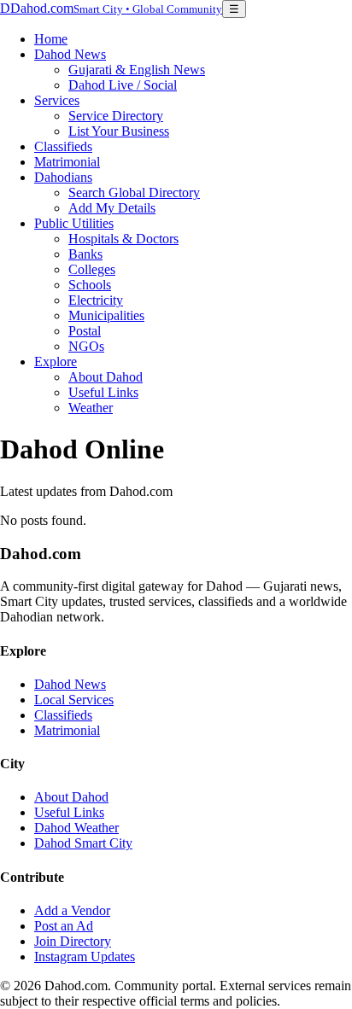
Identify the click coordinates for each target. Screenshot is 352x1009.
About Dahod (105, 377)
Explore (55, 361)
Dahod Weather (76, 827)
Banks (85, 254)
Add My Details (111, 208)
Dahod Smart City (83, 843)
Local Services (74, 699)
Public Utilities (74, 223)
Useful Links (103, 392)
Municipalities (106, 315)
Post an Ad (63, 926)
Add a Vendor (72, 910)
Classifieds (63, 146)
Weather (90, 407)
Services (56, 100)
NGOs (86, 346)
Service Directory (115, 115)
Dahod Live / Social (122, 85)
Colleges (91, 269)
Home (50, 39)
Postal (84, 331)
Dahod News (70, 54)
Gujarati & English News (136, 69)
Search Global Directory (134, 192)
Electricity (95, 300)
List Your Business (118, 131)
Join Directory (72, 941)
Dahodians (63, 177)
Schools (89, 284)
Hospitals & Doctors (123, 238)
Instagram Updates (84, 956)
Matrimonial (67, 162)
